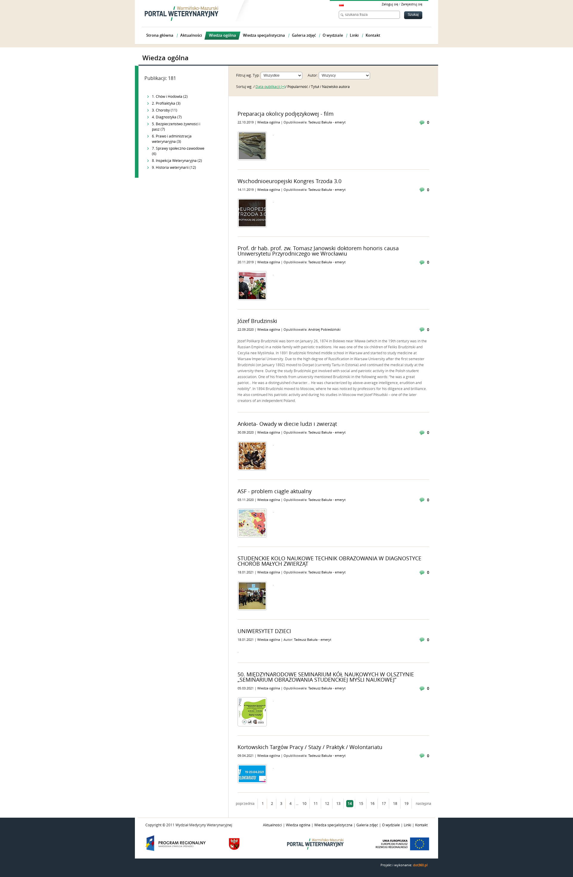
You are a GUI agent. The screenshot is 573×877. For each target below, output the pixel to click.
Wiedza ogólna (269, 122)
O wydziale (391, 825)
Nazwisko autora (336, 87)
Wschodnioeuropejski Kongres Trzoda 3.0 (289, 181)
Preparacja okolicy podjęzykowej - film (286, 114)
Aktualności (272, 825)
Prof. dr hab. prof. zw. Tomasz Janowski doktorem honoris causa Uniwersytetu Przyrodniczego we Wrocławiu (318, 251)
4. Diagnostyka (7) (167, 117)
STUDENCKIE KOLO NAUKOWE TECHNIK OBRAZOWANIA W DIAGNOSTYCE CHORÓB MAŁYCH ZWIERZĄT (329, 561)
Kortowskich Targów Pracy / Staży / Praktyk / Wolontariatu (310, 747)
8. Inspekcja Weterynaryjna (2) (177, 161)
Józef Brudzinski (257, 321)
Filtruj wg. (244, 75)
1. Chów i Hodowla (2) (170, 97)
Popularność (298, 87)
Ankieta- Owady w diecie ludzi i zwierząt (287, 424)
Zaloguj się (390, 4)
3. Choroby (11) (164, 110)
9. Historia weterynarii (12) (174, 167)
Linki (407, 825)
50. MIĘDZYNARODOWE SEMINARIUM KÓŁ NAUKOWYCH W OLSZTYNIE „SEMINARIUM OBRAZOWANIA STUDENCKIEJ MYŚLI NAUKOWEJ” (326, 677)
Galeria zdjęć (367, 825)
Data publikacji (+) (270, 87)
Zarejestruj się (411, 4)
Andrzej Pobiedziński (324, 330)
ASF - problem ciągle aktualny (275, 491)
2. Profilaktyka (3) (166, 103)
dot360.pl (420, 865)
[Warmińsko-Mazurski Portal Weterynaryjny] (181, 13)
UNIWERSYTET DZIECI (264, 631)
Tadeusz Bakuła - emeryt (327, 122)
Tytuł (315, 87)
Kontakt (421, 825)
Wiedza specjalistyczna (333, 825)
